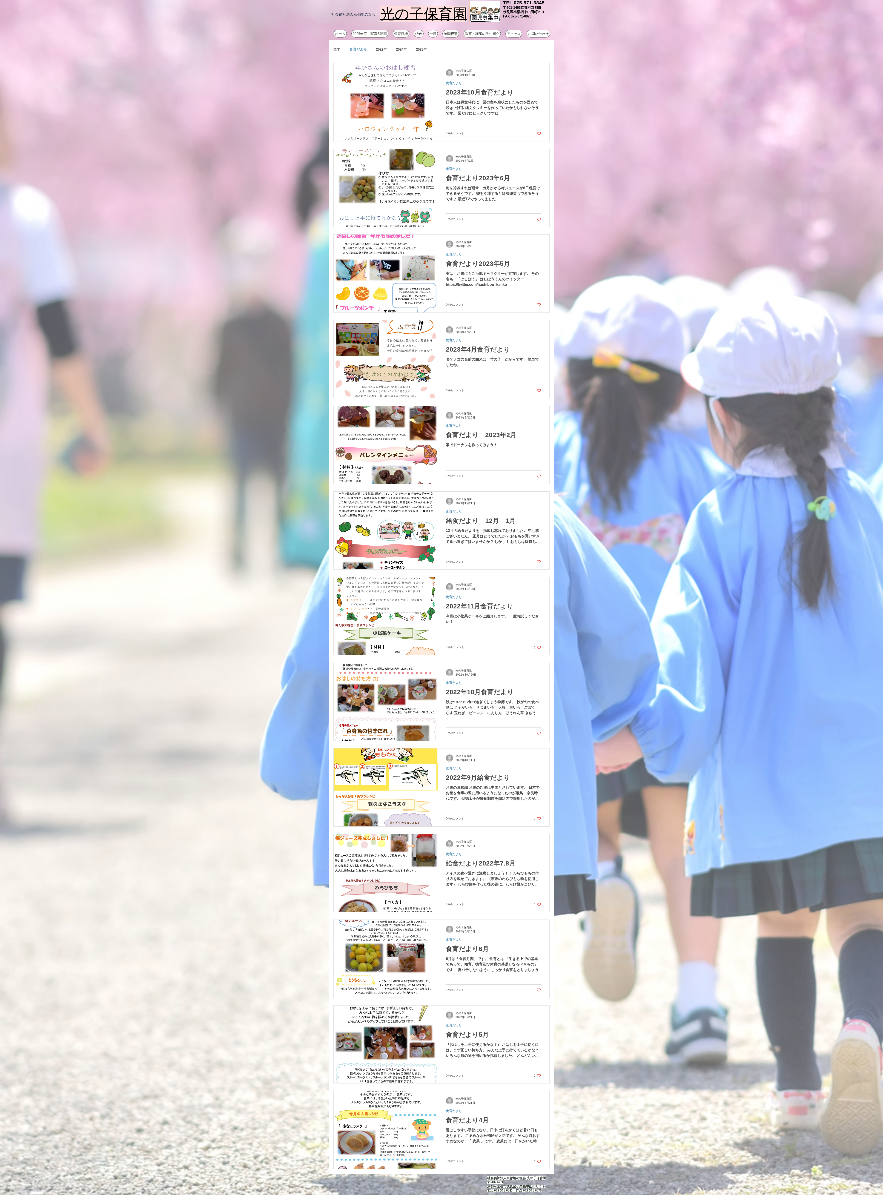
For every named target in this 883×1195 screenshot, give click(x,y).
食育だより (358, 49)
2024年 (401, 49)
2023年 (421, 49)
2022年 (381, 49)
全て (336, 49)
